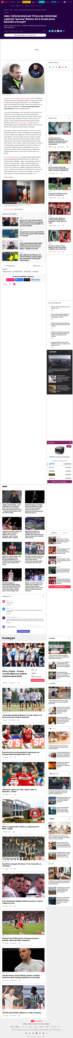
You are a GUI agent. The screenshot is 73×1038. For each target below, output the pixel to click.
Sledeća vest (36, 265)
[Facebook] (50, 67)
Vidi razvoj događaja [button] (38, 680)
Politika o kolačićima (43, 1029)
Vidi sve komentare (23, 631)
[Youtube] (59, 67)
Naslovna (6, 9)
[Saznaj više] (69, 352)
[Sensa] (47, 1027)
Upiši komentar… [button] (11, 627)
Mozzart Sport (22, 122)
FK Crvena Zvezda (17, 271)
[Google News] (66, 67)
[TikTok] (62, 67)
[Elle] (22, 1027)
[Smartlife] (41, 1027)
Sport (11, 9)
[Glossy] (30, 1027)
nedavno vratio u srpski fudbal (25, 98)
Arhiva (50, 1029)
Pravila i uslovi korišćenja (32, 1029)
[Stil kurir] (26, 1027)
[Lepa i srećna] (35, 1027)
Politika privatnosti (57, 1029)
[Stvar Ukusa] (60, 1027)
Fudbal (16, 9)
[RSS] (69, 67)
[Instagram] (53, 67)
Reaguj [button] (5, 284)
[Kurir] (12, 1027)
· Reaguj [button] (54, 146)
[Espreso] (17, 1027)
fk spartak (35, 271)
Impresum (20, 1029)
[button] (44, 31)
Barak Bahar (27, 271)
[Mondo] (5, 2)
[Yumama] (53, 1027)
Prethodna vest (11, 265)
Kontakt (24, 1029)
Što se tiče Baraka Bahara (11, 157)
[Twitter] (56, 67)
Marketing (14, 1029)
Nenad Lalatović (9, 98)
